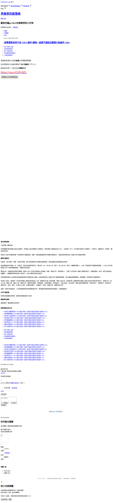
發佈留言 (3, 405)
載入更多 (3, 394)
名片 (5, 35)
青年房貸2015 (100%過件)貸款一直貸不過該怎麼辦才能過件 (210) (24, 322)
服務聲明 (73, 478)
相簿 (5, 31)
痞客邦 (12, 383)
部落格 (6, 33)
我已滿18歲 (4, 499)
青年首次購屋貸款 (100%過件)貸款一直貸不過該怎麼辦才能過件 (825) (25, 311)
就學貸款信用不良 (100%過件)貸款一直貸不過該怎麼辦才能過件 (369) (37, 42)
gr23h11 (3, 373)
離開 (10, 499)
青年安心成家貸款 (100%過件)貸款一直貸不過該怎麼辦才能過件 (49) (25, 316)
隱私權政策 (66, 478)
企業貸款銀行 (8, 55)
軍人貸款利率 (8, 51)
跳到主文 (3, 18)
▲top (2, 391)
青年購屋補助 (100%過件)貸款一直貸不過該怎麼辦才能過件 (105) (24, 313)
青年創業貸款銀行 (10, 53)
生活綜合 (14, 388)
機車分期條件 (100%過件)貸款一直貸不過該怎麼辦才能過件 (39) (24, 324)
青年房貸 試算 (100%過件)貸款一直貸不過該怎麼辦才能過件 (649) (24, 318)
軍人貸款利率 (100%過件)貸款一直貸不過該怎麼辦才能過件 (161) (24, 326)
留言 (16, 383)
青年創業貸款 (8, 49)
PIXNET (43, 478)
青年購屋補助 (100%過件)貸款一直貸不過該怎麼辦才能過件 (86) (24, 320)
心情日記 (15, 27)
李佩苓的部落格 (10, 13)
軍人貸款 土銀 (8, 47)
